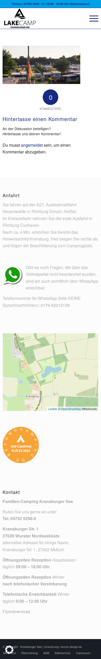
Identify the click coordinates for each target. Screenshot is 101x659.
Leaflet (52, 409)
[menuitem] (91, 18)
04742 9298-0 (23, 518)
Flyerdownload (16, 611)
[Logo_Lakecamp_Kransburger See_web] (41, 18)
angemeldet (32, 145)
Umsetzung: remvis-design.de (63, 646)
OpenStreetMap (71, 409)
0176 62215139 (55, 305)
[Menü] (91, 18)
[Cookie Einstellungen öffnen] (9, 652)
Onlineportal (37, 274)
